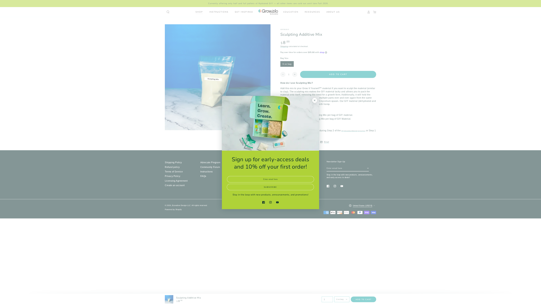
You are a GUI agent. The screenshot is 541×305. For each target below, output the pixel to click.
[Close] (314, 100)
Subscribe (270, 187)
